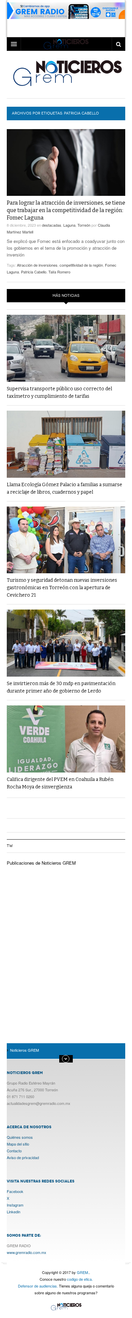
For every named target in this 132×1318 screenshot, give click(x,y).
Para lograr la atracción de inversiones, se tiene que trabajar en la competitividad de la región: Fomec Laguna (66, 210)
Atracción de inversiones (37, 265)
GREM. (83, 1272)
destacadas (51, 225)
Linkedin (13, 1211)
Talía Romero (59, 271)
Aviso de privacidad (23, 1157)
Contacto (14, 1150)
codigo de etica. (80, 1279)
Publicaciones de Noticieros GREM (41, 863)
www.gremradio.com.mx (26, 1252)
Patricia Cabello (33, 271)
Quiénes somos (20, 1137)
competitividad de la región (81, 265)
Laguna (69, 225)
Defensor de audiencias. (38, 1286)
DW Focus (66, 44)
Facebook (15, 1191)
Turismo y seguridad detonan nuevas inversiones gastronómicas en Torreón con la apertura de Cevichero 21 (62, 587)
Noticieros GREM (67, 72)
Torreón (84, 225)
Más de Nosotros (66, 1059)
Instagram (15, 1205)
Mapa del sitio (18, 1144)
